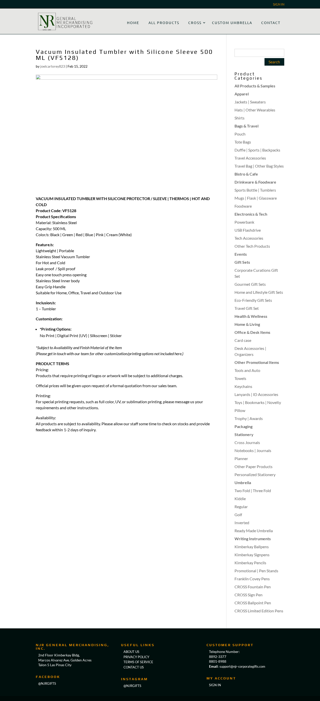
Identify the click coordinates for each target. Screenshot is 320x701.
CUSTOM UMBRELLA (232, 22)
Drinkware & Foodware (255, 182)
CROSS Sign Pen (248, 594)
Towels (240, 378)
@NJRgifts (47, 683)
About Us (131, 652)
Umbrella (242, 482)
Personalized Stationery (255, 474)
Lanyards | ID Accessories (256, 394)
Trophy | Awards (248, 418)
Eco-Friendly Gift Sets (253, 300)
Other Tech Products (252, 246)
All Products (163, 22)
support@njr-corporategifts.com (242, 666)
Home (133, 22)
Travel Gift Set (246, 308)
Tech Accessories (248, 238)
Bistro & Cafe (246, 174)
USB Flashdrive (247, 230)
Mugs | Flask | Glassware (255, 198)
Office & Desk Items (252, 332)
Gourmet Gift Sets (250, 284)
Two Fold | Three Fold (252, 490)
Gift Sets (242, 262)
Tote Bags (242, 141)
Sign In (278, 4)
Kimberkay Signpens (252, 554)
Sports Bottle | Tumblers (255, 190)
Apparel (241, 93)
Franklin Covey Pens (252, 578)
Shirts (239, 117)
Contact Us (134, 667)
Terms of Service (138, 662)
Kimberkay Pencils (250, 562)
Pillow (239, 410)
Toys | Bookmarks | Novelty (257, 402)
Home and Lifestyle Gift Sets (258, 292)
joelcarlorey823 (52, 66)
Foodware (243, 206)
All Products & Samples (254, 85)
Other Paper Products (253, 466)
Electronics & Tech (250, 214)
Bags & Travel (246, 125)
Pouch (240, 133)
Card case (242, 340)
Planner (241, 458)
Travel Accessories (250, 158)
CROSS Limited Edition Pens (258, 610)
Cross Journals (247, 442)
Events (240, 254)
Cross (195, 22)
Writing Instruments (252, 538)
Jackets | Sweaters (250, 101)
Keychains (243, 386)
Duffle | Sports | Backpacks (257, 150)
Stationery (244, 434)
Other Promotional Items (256, 362)
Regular (241, 506)
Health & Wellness (250, 316)
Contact (270, 22)
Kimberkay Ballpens (251, 546)
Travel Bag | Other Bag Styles (259, 166)
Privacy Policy (136, 657)
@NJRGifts (132, 686)
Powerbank (244, 222)
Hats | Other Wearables (254, 109)
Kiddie (240, 498)
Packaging (243, 426)
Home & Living (247, 324)
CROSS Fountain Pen (252, 586)
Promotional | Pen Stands (256, 570)
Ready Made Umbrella (253, 530)
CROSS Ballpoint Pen (252, 602)
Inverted (241, 522)
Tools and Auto (247, 370)
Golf (238, 514)
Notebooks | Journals (252, 450)
